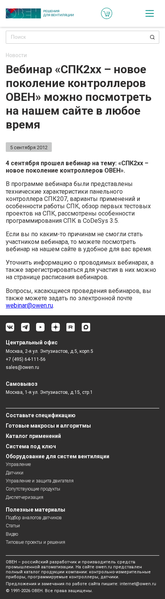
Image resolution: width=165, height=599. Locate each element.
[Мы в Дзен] (55, 330)
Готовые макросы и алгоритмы (48, 426)
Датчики (14, 473)
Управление (18, 464)
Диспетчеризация (24, 497)
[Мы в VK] (10, 330)
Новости (16, 55)
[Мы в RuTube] (70, 330)
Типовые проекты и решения (35, 542)
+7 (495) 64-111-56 (26, 359)
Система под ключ (31, 446)
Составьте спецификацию (41, 415)
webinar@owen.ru (29, 305)
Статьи (13, 525)
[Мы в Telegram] (25, 330)
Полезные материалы (35, 510)
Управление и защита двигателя (40, 481)
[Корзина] (106, 13)
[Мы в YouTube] (40, 330)
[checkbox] (149, 13)
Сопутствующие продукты (33, 489)
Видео (12, 534)
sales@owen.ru (22, 367)
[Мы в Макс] (86, 330)
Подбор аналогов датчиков (34, 517)
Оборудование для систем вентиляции (57, 456)
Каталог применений (33, 436)
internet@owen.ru (138, 583)
